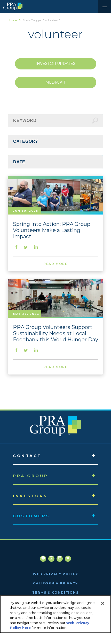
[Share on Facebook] (16, 247)
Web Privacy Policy (55, 574)
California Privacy (55, 583)
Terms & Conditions (55, 592)
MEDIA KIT (55, 82)
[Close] (102, 603)
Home (12, 20)
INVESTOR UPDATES (55, 63)
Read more (55, 264)
